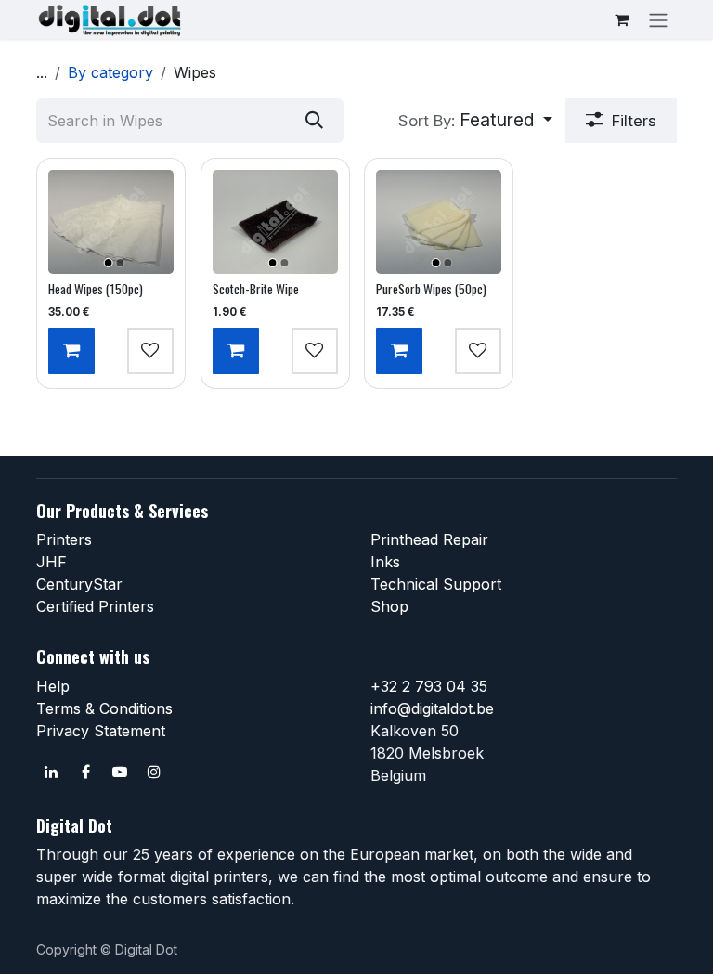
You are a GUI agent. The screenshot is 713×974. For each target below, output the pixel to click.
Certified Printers (95, 606)
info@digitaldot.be (432, 708)
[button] (475, 120)
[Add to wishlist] (150, 351)
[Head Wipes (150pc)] (111, 222)
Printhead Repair (429, 539)
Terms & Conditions (104, 708)
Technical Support (435, 584)
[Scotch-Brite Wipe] (275, 222)
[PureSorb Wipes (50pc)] (438, 222)
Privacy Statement (100, 730)
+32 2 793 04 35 (428, 686)
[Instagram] (154, 771)
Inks (385, 561)
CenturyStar (79, 584)
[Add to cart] (71, 351)
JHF (51, 561)
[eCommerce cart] (621, 19)
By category (110, 72)
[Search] (314, 120)
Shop (389, 606)
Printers (64, 539)
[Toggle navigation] (658, 19)
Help (53, 686)
